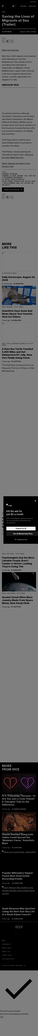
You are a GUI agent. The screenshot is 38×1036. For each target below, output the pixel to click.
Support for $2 (21, 528)
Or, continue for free (21, 539)
